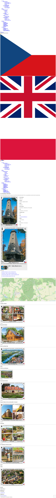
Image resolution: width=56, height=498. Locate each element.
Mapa (2, 8)
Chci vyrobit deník (7, 169)
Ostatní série (6, 14)
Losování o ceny (7, 166)
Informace (3, 188)
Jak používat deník (7, 2)
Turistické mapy (7, 18)
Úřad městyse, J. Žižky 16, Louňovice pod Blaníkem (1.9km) (9, 273)
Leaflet (50, 300)
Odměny (6, 4)
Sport (5, 12)
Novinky (3, 182)
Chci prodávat (6, 6)
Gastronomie (6, 173)
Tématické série (7, 175)
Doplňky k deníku (7, 16)
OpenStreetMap (54, 300)
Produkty (3, 9)
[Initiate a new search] (54, 279)
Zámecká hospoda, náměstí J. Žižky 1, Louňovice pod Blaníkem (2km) (10, 274)
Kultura (6, 11)
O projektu (3, 21)
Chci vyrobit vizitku (7, 168)
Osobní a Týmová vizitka (8, 164)
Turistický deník (7, 177)
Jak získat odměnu (7, 3)
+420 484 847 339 (2, 492)
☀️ (0, 33)
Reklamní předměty (7, 19)
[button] (1, 279)
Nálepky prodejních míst (8, 20)
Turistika (6, 10)
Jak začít (3, 162)
